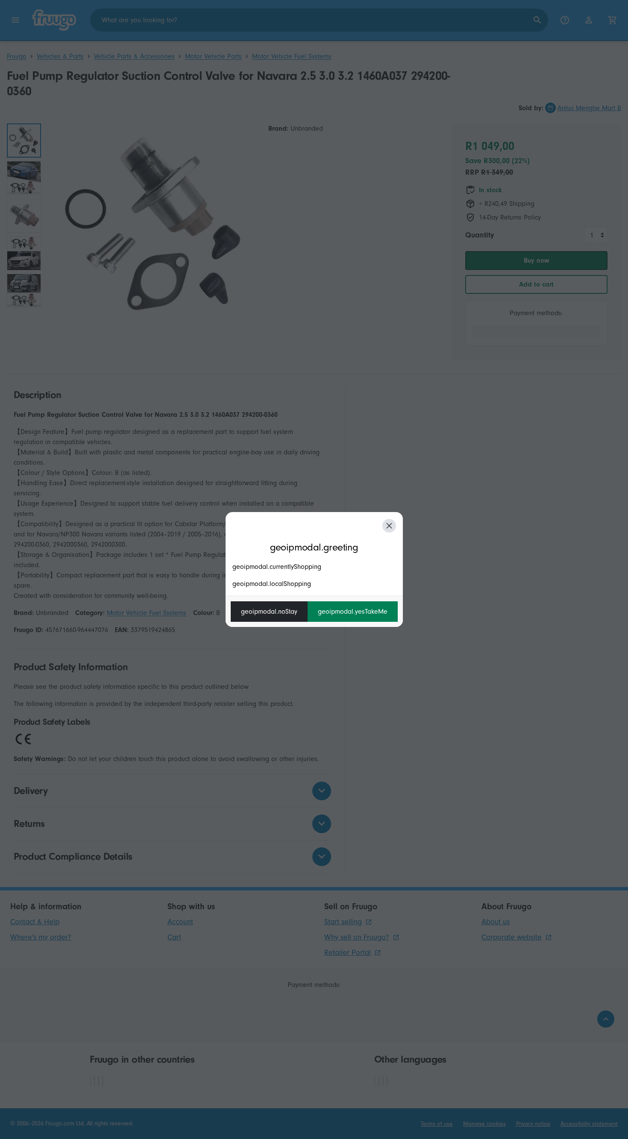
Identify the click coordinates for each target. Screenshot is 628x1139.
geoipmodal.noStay (269, 611)
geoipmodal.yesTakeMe (352, 611)
